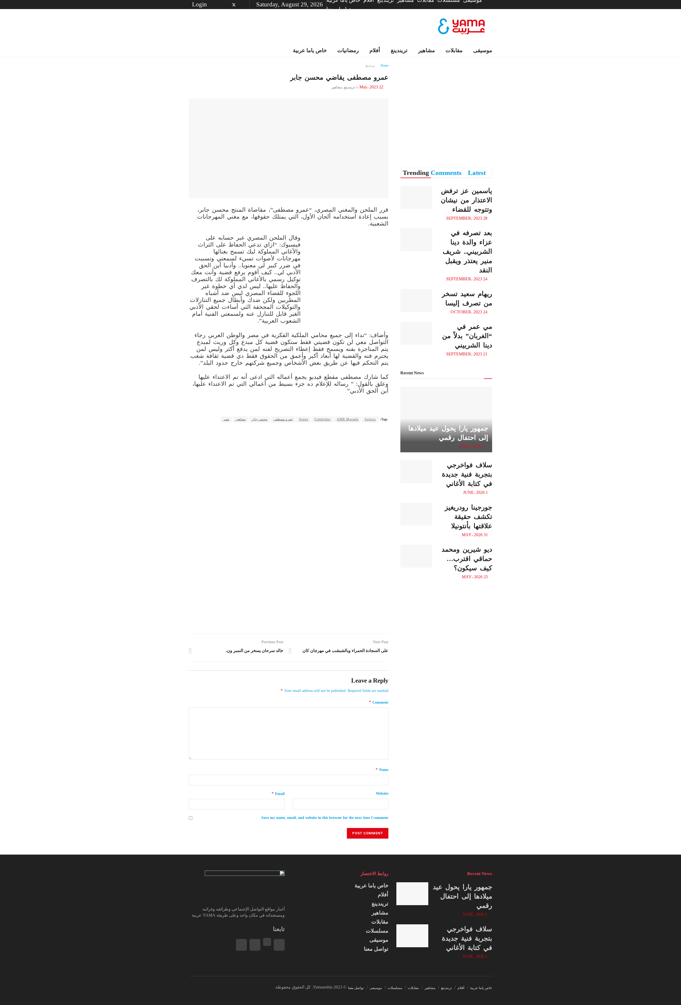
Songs (303, 419)
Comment (378, 702)
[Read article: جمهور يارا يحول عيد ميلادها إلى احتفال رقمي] (412, 893)
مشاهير (240, 419)
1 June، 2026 (472, 446)
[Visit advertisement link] (348, 277)
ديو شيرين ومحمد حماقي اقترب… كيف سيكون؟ (467, 559)
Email (278, 793)
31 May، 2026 (475, 534)
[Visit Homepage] (461, 26)
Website (382, 793)
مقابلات (454, 50)
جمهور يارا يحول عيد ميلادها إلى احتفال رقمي (462, 896)
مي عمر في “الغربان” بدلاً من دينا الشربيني (467, 336)
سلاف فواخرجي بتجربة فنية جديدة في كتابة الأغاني (467, 474)
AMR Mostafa (347, 419)
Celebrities (322, 419)
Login (200, 4)
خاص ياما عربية (371, 885)
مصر (226, 419)
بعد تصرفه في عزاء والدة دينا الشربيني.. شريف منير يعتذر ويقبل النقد (467, 251)
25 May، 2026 (475, 577)
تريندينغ (380, 903)
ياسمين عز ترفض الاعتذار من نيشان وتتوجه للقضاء (466, 200)
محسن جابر (259, 419)
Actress (370, 419)
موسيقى (482, 50)
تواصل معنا (338, 9)
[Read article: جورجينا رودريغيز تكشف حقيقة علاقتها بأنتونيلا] (416, 514)
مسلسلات (377, 931)
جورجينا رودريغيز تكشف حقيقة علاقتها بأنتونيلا (468, 517)
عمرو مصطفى (283, 419)
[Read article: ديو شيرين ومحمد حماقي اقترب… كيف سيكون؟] (416, 556)
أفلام (383, 894)
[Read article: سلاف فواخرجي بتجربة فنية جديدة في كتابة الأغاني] (416, 471)
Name (381, 769)
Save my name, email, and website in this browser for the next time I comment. (324, 818)
